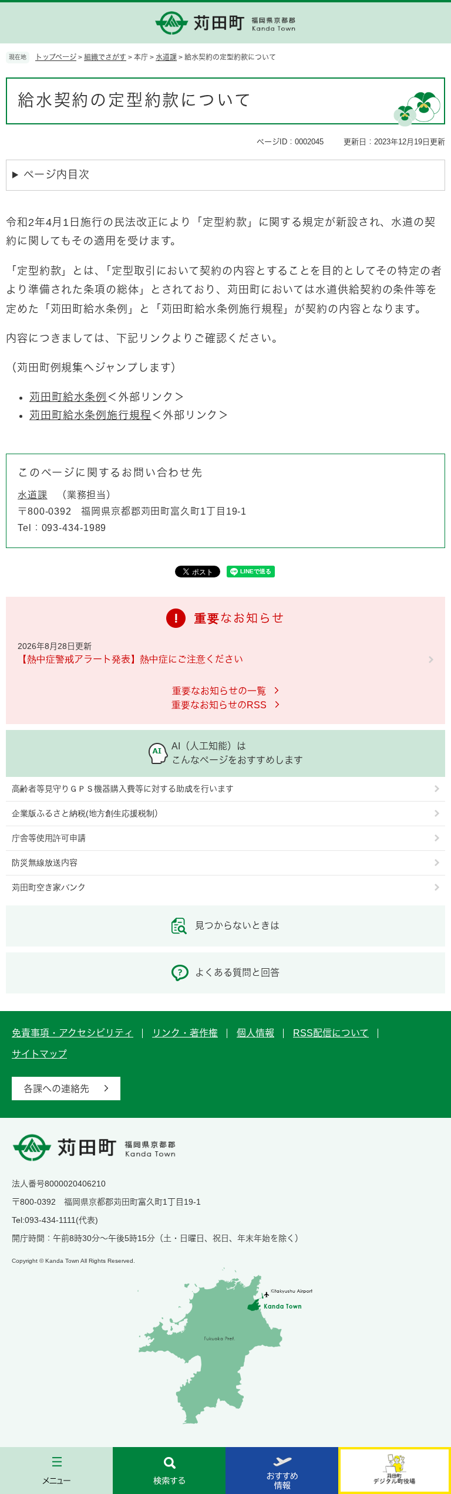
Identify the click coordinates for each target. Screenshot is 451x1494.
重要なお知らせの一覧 (219, 691)
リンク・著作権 (185, 1033)
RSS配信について (331, 1033)
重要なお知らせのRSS (219, 705)
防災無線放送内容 (45, 862)
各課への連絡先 (56, 1089)
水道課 (166, 57)
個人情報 (255, 1033)
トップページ (55, 57)
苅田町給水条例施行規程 (90, 415)
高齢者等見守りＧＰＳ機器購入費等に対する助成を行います (123, 788)
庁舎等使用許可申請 (49, 838)
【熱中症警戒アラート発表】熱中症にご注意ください (130, 659)
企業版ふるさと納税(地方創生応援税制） (87, 813)
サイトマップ (39, 1054)
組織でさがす (105, 57)
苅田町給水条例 (68, 397)
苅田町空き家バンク (49, 887)
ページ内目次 (56, 175)
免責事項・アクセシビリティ (72, 1033)
